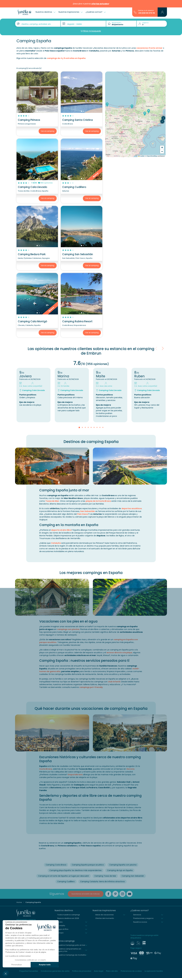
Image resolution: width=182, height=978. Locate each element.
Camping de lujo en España (120, 870)
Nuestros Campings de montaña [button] (71, 955)
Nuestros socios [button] (140, 922)
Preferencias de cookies (131, 971)
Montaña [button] (61, 925)
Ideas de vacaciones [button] (104, 915)
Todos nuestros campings (68, 915)
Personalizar (16, 965)
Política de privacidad (81, 971)
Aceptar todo (45, 965)
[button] (5, 973)
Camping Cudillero (74, 187)
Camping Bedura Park (32, 254)
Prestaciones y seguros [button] (143, 918)
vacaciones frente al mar (149, 48)
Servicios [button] (137, 915)
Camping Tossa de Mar (105, 876)
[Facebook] (108, 894)
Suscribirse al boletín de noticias (86, 894)
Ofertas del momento (104, 918)
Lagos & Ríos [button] (62, 929)
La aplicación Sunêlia (154, 971)
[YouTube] (129, 894)
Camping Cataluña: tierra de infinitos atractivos (102, 881)
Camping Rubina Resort (77, 321)
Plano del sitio (112, 971)
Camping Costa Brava (56, 864)
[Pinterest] (115, 894)
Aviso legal (98, 971)
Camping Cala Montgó (32, 321)
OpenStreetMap (152, 156)
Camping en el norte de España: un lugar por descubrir (63, 876)
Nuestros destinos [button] (44, 12)
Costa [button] (59, 922)
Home (19, 902)
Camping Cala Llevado (32, 187)
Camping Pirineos (29, 120)
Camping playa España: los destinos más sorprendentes (75, 870)
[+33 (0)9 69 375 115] (135, 12)
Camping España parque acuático (88, 864)
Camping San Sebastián (77, 254)
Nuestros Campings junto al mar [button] (71, 945)
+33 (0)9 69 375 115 (146, 13)
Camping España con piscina (122, 864)
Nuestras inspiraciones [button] (69, 12)
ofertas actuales (100, 3)
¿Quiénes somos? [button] (94, 12)
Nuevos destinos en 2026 (68, 918)
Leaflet (142, 156)
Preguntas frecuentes (28, 971)
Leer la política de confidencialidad (18, 956)
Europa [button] (60, 933)
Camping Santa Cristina (77, 120)
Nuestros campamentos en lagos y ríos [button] (69, 950)
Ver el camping (47, 131)
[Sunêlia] (24, 12)
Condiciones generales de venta (55, 971)
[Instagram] (122, 894)
